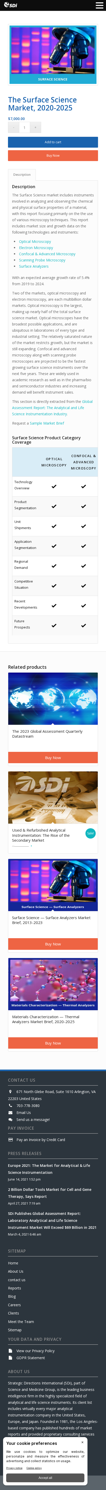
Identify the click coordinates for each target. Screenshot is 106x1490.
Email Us (23, 1112)
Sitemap (15, 1329)
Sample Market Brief (47, 423)
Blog (12, 1296)
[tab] (22, 175)
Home (13, 1263)
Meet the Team (21, 1321)
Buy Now (53, 155)
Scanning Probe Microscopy (42, 260)
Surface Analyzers (34, 266)
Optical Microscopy (35, 241)
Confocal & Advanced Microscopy (47, 253)
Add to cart (53, 142)
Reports (14, 1288)
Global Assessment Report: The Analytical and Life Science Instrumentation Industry (52, 407)
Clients (13, 1313)
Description (22, 174)
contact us (16, 1279)
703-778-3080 (28, 1105)
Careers (14, 1304)
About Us (15, 1271)
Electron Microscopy (36, 247)
